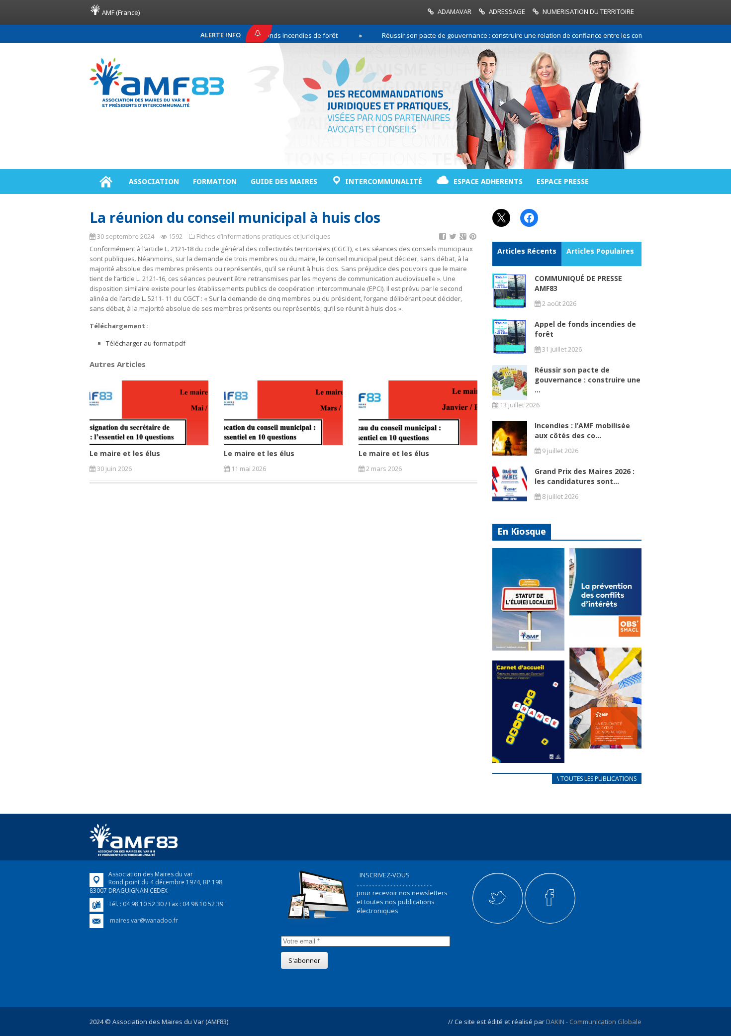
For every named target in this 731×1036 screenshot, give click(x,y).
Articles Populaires (600, 251)
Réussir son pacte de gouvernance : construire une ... (587, 379)
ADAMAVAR (454, 11)
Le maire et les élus (125, 453)
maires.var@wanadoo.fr (144, 920)
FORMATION (215, 181)
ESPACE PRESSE (563, 181)
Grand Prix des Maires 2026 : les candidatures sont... (585, 476)
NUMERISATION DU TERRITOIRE (588, 11)
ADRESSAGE (507, 11)
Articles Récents (526, 251)
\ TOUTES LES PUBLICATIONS (597, 778)
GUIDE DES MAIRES (284, 181)
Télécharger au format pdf (145, 343)
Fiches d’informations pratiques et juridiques (263, 236)
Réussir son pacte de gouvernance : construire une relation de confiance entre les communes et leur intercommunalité (535, 35)
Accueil (106, 181)
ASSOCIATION (154, 181)
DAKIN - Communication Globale (593, 1021)
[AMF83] (157, 106)
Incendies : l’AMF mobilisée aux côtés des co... (582, 430)
